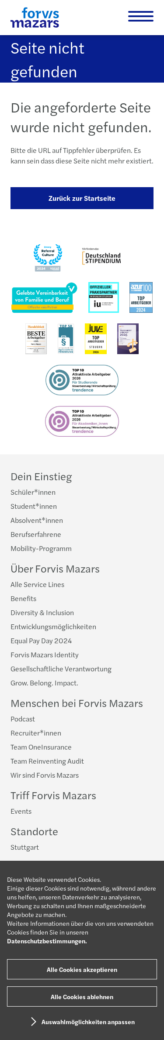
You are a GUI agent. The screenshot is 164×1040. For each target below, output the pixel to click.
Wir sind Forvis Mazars (44, 775)
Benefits (23, 598)
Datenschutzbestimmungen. (47, 940)
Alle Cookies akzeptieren (82, 969)
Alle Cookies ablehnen (82, 996)
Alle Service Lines (37, 584)
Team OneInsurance (41, 747)
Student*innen (33, 506)
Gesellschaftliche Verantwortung (61, 668)
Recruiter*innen (35, 733)
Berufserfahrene (35, 534)
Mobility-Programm (41, 548)
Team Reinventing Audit (47, 761)
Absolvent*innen (36, 520)
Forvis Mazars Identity (44, 654)
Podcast (22, 719)
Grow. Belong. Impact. (44, 683)
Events (20, 811)
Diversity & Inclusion (42, 612)
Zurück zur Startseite (82, 198)
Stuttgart (24, 847)
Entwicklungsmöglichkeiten (53, 626)
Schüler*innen (33, 492)
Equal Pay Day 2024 (41, 640)
